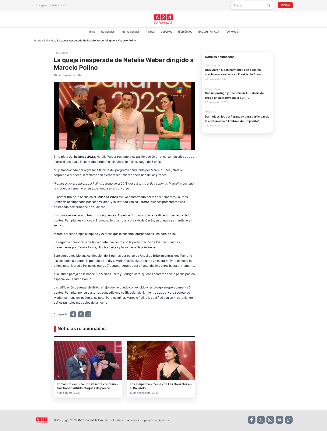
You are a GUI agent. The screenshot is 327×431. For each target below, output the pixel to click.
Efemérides (185, 31)
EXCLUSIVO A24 (208, 31)
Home (38, 40)
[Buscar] (268, 5)
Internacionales (130, 31)
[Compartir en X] (81, 314)
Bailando (49, 40)
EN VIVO (285, 5)
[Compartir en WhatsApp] (88, 314)
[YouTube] (279, 420)
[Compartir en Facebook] (73, 314)
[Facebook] (252, 420)
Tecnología (232, 31)
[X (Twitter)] (261, 420)
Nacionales (108, 31)
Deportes (166, 31)
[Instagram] (270, 420)
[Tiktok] (289, 420)
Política (150, 31)
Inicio (92, 31)
